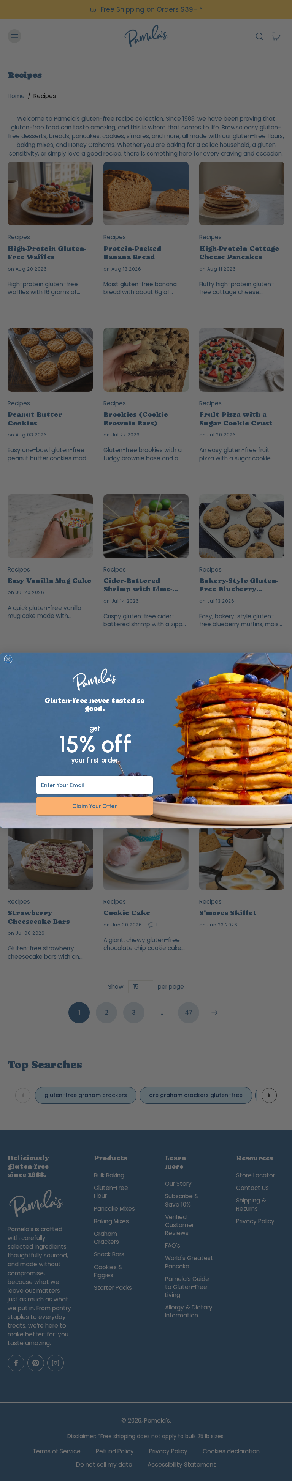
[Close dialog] (8, 659)
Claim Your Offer (94, 805)
